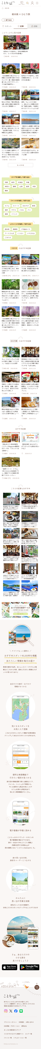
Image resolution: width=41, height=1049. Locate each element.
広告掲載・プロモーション (12, 1026)
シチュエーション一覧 (20, 1038)
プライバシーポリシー (10, 1022)
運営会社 (24, 1026)
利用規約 (21, 1022)
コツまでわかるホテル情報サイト (14, 1034)
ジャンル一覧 (8, 1038)
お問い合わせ (30, 1022)
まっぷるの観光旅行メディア (12, 1030)
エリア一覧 (28, 1034)
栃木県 (7, 8)
